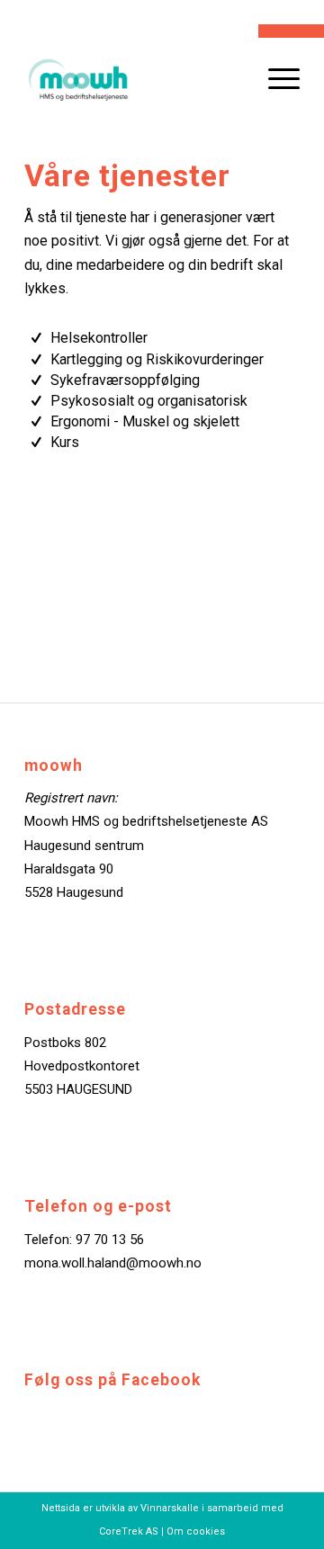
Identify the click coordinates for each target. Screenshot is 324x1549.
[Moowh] (134, 78)
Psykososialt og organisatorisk (149, 400)
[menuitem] (275, 78)
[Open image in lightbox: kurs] (304, 694)
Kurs (64, 442)
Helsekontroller (99, 337)
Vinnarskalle (169, 1508)
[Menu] (275, 78)
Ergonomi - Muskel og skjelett (144, 421)
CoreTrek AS (128, 1531)
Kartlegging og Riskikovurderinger (157, 359)
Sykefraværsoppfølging (125, 380)
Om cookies (195, 1531)
